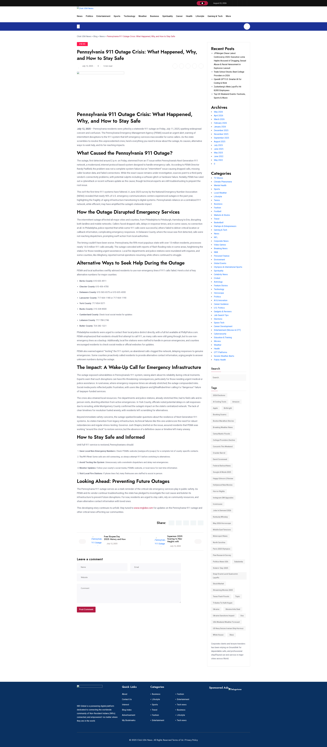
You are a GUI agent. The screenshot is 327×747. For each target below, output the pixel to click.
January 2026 (220, 126)
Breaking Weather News (223, 427)
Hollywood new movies (222, 485)
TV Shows (218, 178)
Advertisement (128, 715)
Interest (125, 704)
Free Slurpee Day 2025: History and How (115, 538)
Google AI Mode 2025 (222, 472)
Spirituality (167, 16)
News (80, 16)
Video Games (220, 245)
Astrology (218, 282)
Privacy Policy (191, 739)
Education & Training (223, 337)
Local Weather (220, 193)
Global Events (220, 263)
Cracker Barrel (219, 453)
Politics (89, 16)
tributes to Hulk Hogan (222, 603)
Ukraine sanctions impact (223, 616)
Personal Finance (221, 256)
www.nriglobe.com (143, 508)
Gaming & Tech (215, 16)
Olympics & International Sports (228, 267)
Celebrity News (221, 274)
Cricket (217, 278)
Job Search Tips (221, 315)
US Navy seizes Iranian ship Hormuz (228, 628)
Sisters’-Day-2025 (220, 568)
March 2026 (219, 119)
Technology (129, 16)
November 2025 (221, 134)
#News (82, 44)
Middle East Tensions (222, 530)
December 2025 (221, 130)
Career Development (223, 326)
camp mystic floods (221, 434)
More (228, 16)
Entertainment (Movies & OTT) (227, 330)
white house (218, 635)
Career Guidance (221, 304)
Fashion (217, 207)
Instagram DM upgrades (223, 498)
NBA (216, 252)
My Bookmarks (128, 720)
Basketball (218, 222)
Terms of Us (177, 739)
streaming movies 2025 (223, 590)
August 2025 (219, 141)
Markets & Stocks (222, 215)
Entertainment (103, 16)
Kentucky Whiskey (220, 517)
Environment (219, 259)
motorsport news (220, 536)
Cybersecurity (220, 334)
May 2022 (218, 160)
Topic (237, 596)
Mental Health (220, 185)
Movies (217, 341)
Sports (117, 16)
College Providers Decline (224, 440)
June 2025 (218, 149)
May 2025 (218, 152)
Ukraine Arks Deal (232, 609)
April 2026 (218, 115)
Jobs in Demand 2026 (222, 510)
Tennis (217, 200)
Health (189, 16)
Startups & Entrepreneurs (225, 226)
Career (179, 16)
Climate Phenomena (223, 181)
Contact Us (127, 699)
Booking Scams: (220, 415)
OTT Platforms (220, 352)
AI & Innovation (220, 300)
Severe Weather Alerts (224, 356)
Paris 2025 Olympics (221, 549)
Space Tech (219, 322)
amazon (235, 402)
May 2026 (218, 112)
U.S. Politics (219, 308)
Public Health (220, 360)
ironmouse (217, 504)
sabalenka (238, 562)
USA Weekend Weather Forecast (226, 622)
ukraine (216, 609)
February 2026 (220, 123)
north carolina (219, 542)
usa (242, 616)
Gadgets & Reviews (223, 311)
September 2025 (221, 138)
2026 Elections (219, 395)
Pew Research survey (222, 555)
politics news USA (220, 562)
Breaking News (220, 248)
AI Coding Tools (219, 402)
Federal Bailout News (222, 466)
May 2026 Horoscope (222, 523)
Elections (218, 319)
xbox (232, 635)
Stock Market (218, 584)
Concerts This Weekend (223, 447)
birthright (228, 408)
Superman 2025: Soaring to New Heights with (175, 539)
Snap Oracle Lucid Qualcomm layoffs (225, 576)
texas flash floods (221, 596)
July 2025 (218, 145)
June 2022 (218, 156)
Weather (142, 16)
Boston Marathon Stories (223, 421)
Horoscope (219, 293)
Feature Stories (221, 285)
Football (217, 211)
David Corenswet (220, 459)
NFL (216, 237)
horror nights (219, 491)
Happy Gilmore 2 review (223, 478)
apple (215, 408)
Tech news (181, 704)
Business (154, 16)
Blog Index (127, 710)
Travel (216, 219)
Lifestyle (200, 16)
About (124, 694)
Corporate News (221, 241)
